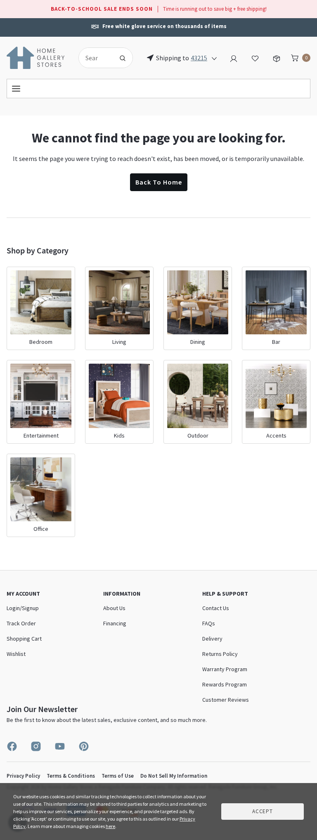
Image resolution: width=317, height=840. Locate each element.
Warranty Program (224, 669)
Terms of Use (118, 775)
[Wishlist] (255, 57)
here (110, 826)
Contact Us (187, 25)
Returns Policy (220, 654)
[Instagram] (36, 746)
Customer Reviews (225, 699)
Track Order (21, 623)
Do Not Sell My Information (173, 775)
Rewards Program (224, 684)
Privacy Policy (23, 775)
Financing (114, 623)
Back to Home (158, 182)
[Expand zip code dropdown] (214, 57)
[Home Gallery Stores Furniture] (36, 57)
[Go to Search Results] (122, 57)
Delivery (212, 638)
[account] (233, 57)
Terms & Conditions (71, 775)
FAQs (208, 623)
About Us (114, 608)
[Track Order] (276, 57)
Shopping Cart (24, 638)
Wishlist (16, 654)
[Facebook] (12, 746)
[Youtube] (59, 746)
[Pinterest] (83, 746)
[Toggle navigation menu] (158, 88)
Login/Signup (23, 608)
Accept (262, 811)
